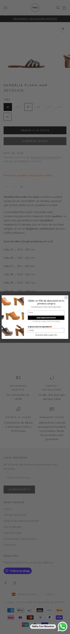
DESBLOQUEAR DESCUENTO (46, 318)
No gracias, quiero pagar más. (46, 335)
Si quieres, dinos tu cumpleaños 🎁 (40, 327)
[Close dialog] (66, 297)
